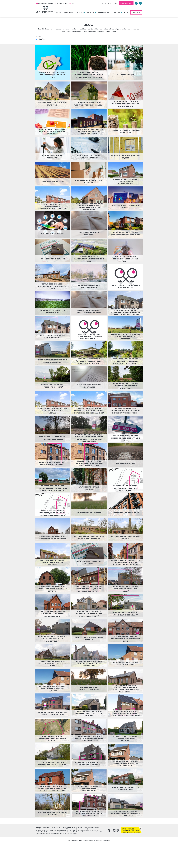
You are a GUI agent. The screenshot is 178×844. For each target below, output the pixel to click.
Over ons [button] (116, 12)
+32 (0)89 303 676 (62, 3)
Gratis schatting (126, 3)
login (72, 3)
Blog (126, 12)
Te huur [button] (90, 12)
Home (58, 12)
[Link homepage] (45, 10)
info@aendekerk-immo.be (45, 3)
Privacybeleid (106, 840)
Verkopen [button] (68, 12)
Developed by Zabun (89, 840)
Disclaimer (99, 840)
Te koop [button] (80, 12)
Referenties (103, 12)
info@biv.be (39, 832)
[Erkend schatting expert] (131, 830)
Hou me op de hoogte (109, 3)
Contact (136, 12)
